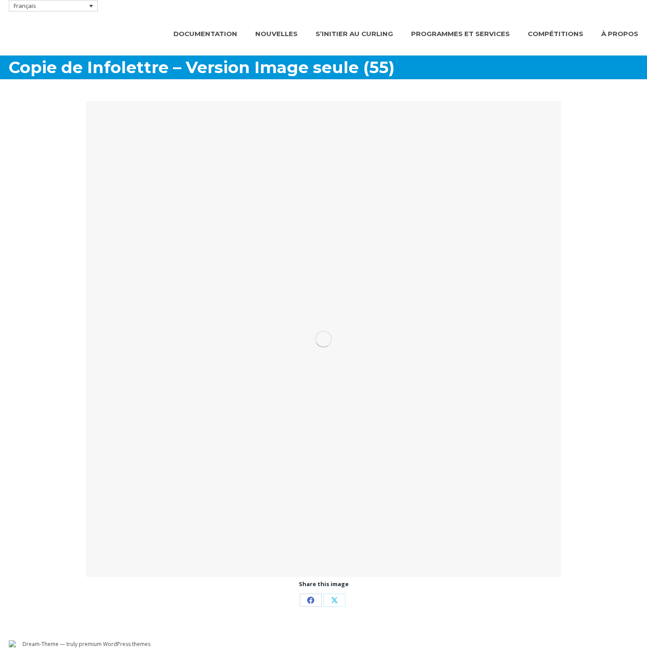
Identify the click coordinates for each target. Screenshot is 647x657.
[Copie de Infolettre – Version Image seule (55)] (323, 339)
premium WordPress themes (115, 644)
